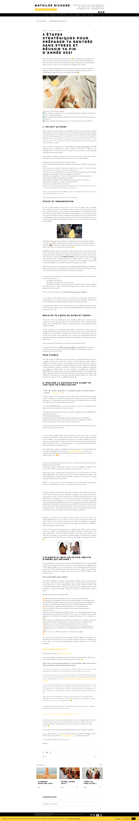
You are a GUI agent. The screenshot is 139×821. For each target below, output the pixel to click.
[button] (100, 21)
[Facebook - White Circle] (97, 815)
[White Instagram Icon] (101, 815)
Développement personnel (58, 21)
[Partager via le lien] (50, 752)
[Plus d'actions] (95, 30)
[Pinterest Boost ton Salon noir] (99, 12)
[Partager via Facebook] (43, 752)
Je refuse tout (126, 818)
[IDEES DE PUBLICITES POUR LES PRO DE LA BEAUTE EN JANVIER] (92, 773)
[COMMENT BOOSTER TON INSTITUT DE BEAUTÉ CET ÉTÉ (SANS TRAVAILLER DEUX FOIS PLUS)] (46, 773)
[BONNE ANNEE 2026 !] (69, 773)
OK (133, 818)
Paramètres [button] (118, 818)
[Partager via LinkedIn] (47, 752)
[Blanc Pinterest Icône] (94, 815)
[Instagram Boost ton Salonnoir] (103, 12)
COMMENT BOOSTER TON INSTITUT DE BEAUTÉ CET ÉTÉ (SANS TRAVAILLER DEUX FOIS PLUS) (46, 782)
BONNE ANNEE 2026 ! (68, 782)
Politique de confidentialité (74, 818)
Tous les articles (41, 21)
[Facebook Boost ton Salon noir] (101, 12)
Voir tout (101, 764)
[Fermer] (137, 819)
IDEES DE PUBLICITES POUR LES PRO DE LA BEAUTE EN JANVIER (91, 782)
